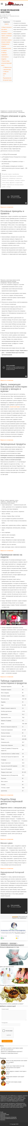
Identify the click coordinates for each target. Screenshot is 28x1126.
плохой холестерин (14, 406)
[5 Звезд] (17, 916)
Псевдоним (4, 1022)
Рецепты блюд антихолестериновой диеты (6, 63)
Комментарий (5, 1009)
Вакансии (2, 1115)
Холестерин (13, 943)
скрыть (6, 24)
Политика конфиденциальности (8, 1118)
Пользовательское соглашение (8, 1117)
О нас (1, 1112)
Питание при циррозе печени (7, 985)
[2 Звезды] (14, 916)
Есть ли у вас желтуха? (7, 1049)
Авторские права (4, 1114)
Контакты (2, 1119)
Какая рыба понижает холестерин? (15, 1076)
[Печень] (14, 3)
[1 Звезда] (12, 916)
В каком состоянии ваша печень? (9, 1053)
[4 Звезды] (16, 916)
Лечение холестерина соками (13, 1082)
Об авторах (3, 1113)
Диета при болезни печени (7, 966)
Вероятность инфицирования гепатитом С (11, 1051)
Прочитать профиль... (20, 933)
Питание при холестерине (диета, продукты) (12, 945)
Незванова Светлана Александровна (10, 16)
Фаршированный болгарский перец (7, 78)
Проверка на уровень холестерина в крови (12, 1048)
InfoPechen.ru (4, 943)
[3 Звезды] (15, 916)
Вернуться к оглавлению (7, 207)
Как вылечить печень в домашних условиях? (11, 1003)
